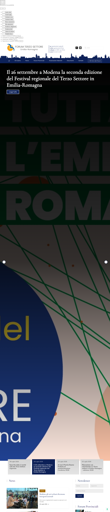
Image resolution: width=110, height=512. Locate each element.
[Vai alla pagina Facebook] (77, 48)
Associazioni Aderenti (55, 61)
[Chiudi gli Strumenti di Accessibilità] (4, 8)
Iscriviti (79, 496)
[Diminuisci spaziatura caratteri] (20, 41)
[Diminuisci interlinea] (14, 39)
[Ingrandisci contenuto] (20, 36)
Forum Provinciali (88, 506)
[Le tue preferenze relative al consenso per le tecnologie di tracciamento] (107, 509)
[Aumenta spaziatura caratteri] (22, 41)
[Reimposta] (1, 8)
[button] (4, 262)
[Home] (9, 60)
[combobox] (93, 47)
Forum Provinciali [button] (39, 61)
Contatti (80, 61)
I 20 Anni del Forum (95, 61)
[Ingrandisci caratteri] (22, 38)
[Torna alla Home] (25, 48)
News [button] (27, 61)
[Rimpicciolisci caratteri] (20, 38)
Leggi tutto (13, 92)
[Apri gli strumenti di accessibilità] (2, 2)
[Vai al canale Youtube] (80, 48)
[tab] (19, 467)
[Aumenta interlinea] (16, 39)
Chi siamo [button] (18, 61)
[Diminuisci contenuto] (17, 36)
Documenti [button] (70, 61)
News (12, 480)
